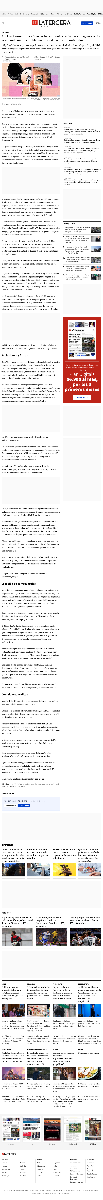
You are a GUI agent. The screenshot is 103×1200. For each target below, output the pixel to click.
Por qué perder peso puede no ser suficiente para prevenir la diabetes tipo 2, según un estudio (64, 1040)
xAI (25, 786)
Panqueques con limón (88, 1053)
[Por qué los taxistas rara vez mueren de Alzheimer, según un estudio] (38, 869)
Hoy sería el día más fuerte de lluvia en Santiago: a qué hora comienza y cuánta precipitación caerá (77, 277)
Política (10, 14)
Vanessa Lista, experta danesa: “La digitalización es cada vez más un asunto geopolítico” (63, 1058)
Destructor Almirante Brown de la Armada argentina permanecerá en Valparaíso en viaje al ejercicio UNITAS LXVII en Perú (77, 250)
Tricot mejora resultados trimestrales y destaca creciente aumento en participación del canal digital (81, 161)
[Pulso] (32, 1141)
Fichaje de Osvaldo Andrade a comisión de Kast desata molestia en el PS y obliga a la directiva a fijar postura (77, 239)
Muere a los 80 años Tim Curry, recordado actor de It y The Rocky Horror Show (38, 1086)
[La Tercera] (11, 1141)
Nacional (18, 14)
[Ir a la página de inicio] (51, 23)
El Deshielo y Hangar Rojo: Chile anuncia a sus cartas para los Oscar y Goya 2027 (38, 1098)
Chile (4, 984)
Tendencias (57, 984)
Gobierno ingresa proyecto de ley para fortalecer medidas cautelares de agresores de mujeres (82, 141)
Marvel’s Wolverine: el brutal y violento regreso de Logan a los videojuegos (64, 854)
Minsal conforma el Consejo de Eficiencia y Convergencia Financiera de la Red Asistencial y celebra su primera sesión (82, 132)
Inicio (4, 14)
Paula (80, 1050)
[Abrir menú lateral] (3, 23)
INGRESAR (98, 23)
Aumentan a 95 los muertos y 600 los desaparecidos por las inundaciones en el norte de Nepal (78, 260)
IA (43, 784)
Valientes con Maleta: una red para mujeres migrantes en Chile (89, 1098)
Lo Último (68, 14)
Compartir (7, 104)
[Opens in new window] (52, 1141)
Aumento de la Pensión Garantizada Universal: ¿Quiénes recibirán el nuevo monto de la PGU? (77, 268)
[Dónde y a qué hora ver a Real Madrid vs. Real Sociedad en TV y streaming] (85, 937)
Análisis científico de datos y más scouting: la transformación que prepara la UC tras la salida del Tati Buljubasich (89, 994)
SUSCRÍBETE (82, 397)
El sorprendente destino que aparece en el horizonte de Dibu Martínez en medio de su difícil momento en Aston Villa (89, 1040)
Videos (59, 14)
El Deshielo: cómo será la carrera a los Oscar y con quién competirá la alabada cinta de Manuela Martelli (82, 182)
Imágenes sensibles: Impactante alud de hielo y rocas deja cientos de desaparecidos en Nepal (77, 230)
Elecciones (15, 786)
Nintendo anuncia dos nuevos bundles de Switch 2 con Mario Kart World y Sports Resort (13, 1098)
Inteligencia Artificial (52, 784)
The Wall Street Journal (24, 784)
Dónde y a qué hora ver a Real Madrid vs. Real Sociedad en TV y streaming (85, 920)
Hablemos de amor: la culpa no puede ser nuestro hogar (89, 1085)
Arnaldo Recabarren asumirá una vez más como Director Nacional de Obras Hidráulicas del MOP (38, 1040)
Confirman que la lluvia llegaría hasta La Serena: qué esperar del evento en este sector (64, 1024)
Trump (4, 786)
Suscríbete (24, 805)
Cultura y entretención (37, 1050)
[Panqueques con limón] (89, 1073)
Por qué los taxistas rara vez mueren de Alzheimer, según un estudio (37, 854)
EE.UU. (21, 786)
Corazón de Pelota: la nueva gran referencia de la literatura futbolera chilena (89, 1023)
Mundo (53, 14)
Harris (9, 786)
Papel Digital (91, 14)
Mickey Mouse (37, 784)
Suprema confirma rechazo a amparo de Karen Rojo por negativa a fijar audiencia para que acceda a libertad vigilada (81, 151)
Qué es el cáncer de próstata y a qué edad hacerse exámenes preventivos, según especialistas (89, 855)
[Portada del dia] (82, 358)
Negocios (26, 14)
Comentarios (17, 104)
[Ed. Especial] (73, 1141)
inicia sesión (10, 805)
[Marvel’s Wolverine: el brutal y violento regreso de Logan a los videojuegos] (64, 869)
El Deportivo (44, 14)
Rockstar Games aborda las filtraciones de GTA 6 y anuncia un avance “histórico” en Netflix (13, 1057)
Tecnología (34, 14)
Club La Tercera (79, 14)
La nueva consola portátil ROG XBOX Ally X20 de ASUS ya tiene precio (13, 1086)
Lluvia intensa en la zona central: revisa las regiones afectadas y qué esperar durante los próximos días (13, 855)
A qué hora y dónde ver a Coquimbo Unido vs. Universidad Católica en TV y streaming (51, 921)
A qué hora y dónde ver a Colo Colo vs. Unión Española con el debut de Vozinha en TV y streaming (17, 921)
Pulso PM (5, 32)
